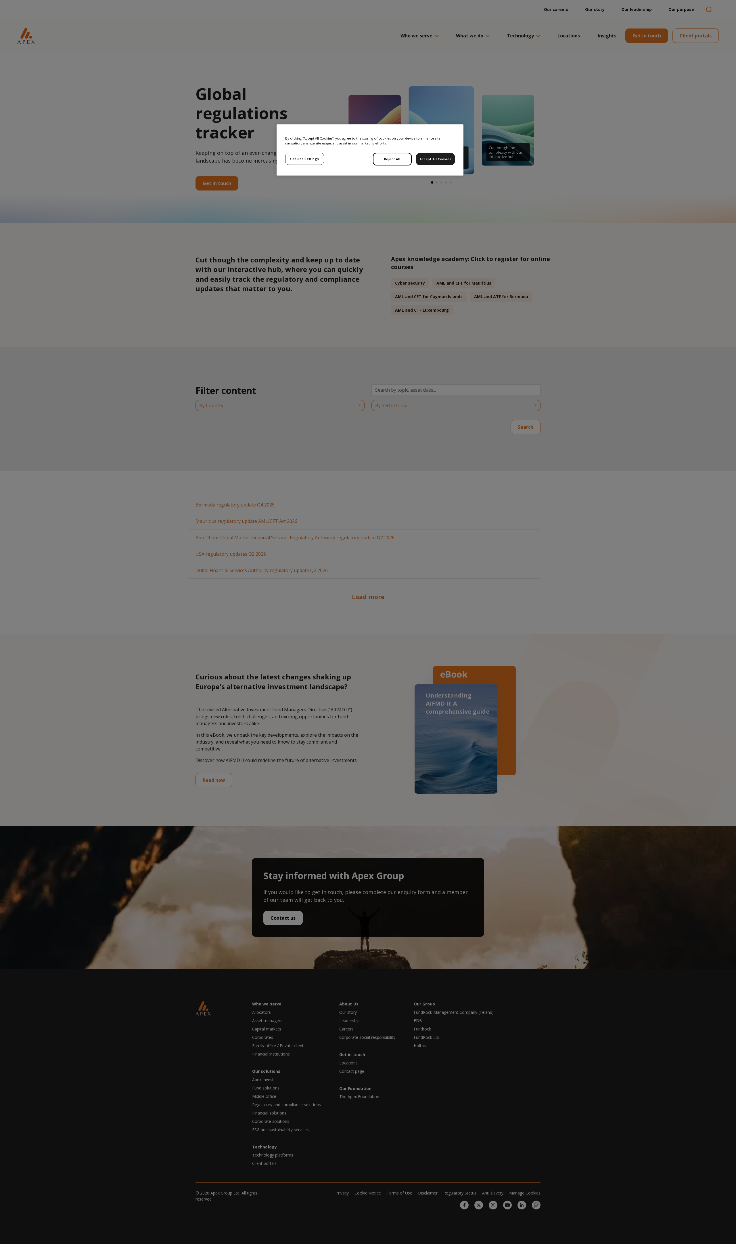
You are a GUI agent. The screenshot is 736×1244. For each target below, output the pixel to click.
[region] (370, 150)
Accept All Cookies (435, 159)
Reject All (392, 159)
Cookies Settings (304, 159)
